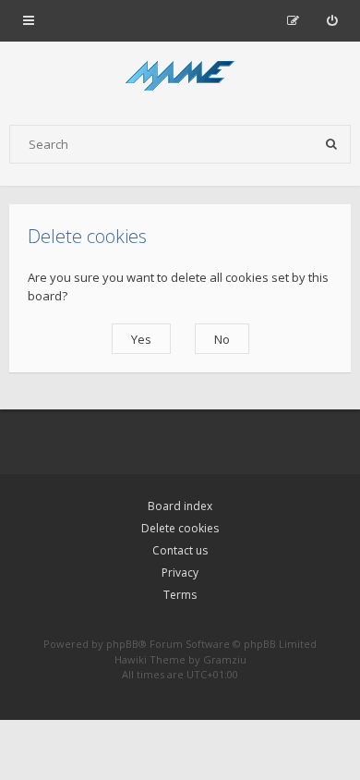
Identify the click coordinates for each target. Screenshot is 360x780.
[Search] (331, 144)
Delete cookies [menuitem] (180, 528)
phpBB (122, 644)
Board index (180, 506)
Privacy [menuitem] (180, 572)
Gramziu (224, 659)
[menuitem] (332, 20)
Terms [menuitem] (180, 595)
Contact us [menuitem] (180, 550)
